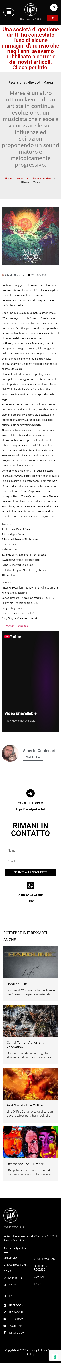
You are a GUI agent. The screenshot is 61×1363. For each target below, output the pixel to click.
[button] (8, 12)
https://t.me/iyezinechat (30, 809)
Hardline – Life (17, 984)
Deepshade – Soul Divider (25, 1164)
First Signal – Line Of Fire (25, 1105)
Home (8, 178)
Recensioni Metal (42, 178)
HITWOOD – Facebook (15, 625)
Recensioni (22, 178)
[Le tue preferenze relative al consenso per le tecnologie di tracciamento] (55, 1357)
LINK (31, 901)
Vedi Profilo (33, 757)
